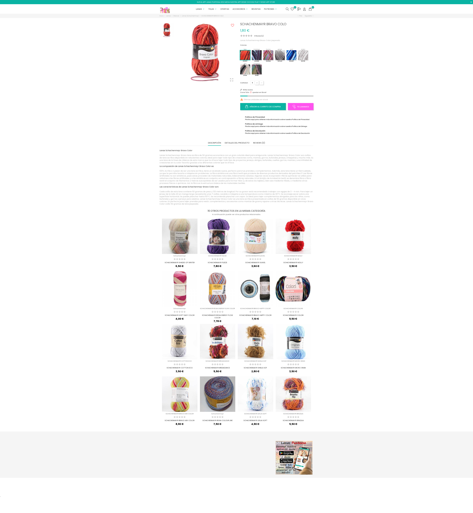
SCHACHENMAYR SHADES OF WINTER (180, 262)
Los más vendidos (206, 455)
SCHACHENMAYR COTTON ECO (180, 361)
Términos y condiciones (234, 457)
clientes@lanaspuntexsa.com (174, 468)
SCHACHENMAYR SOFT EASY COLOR (179, 315)
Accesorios (240, 9)
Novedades (203, 451)
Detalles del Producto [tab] (237, 143)
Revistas (256, 9)
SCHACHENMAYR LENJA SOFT (255, 414)
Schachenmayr (179, 256)
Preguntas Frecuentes (233, 461)
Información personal (259, 447)
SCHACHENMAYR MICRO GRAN (293, 361)
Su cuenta (256, 442)
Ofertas (224, 9)
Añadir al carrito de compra (265, 106)
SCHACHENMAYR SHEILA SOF (255, 361)
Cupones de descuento (260, 462)
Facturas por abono (259, 455)
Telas (212, 9)
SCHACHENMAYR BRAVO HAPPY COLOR (255, 308)
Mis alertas (255, 466)
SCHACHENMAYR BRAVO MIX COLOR (180, 414)
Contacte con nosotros (234, 465)
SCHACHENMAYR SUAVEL (255, 256)
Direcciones (255, 458)
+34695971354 (168, 464)
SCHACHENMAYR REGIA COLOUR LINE (218, 420)
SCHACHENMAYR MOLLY (293, 256)
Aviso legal (229, 453)
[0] (310, 9)
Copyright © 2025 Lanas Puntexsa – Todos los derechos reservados (187, 481)
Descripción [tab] (214, 143)
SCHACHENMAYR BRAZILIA (293, 414)
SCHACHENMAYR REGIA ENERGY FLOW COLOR (217, 308)
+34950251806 (168, 460)
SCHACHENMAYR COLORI (293, 308)
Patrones (270, 9)
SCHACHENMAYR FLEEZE (217, 256)
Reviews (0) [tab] (259, 143)
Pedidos (254, 451)
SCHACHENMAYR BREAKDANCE (217, 361)
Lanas (200, 9)
